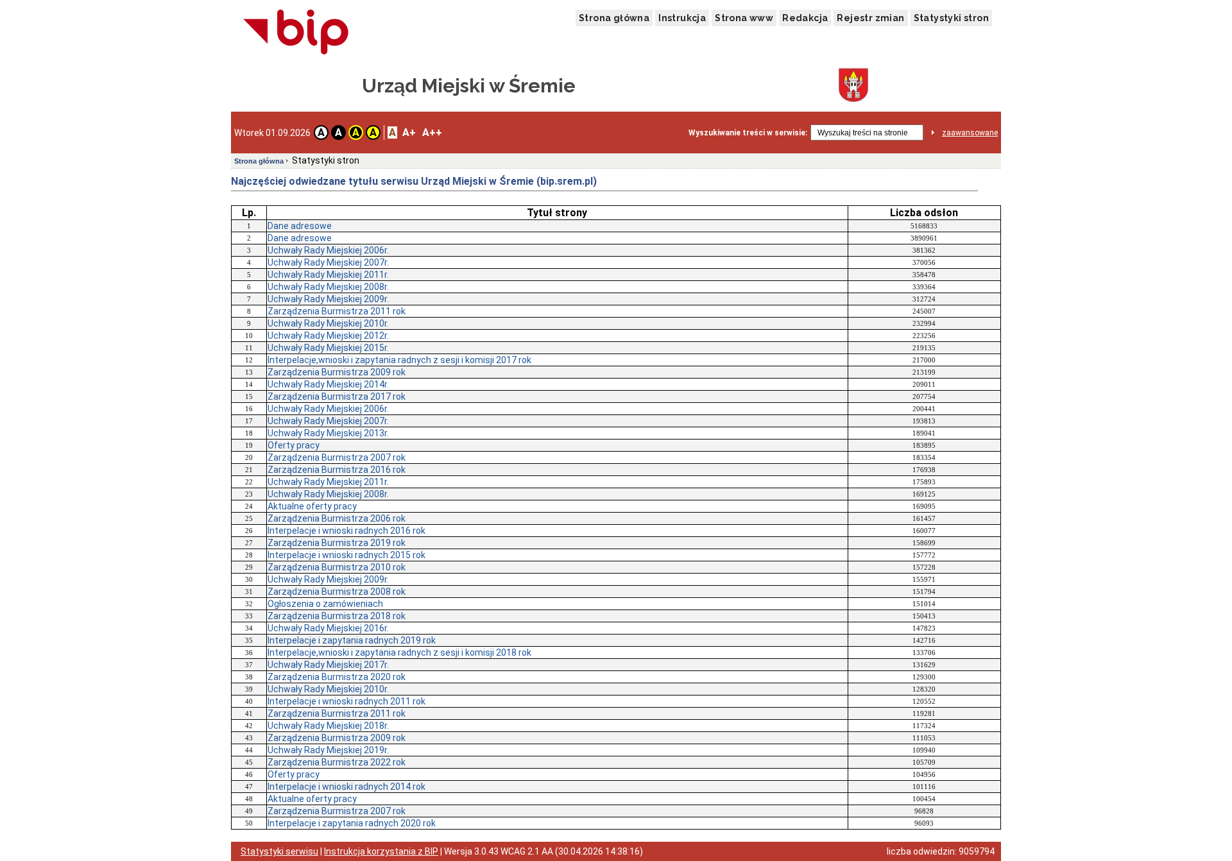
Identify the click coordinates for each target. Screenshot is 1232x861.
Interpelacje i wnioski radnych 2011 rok (346, 701)
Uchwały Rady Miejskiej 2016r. (328, 628)
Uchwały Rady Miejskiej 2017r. (328, 665)
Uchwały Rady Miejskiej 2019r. (328, 750)
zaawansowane (970, 132)
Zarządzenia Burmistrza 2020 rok (337, 677)
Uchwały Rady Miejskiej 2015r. (328, 348)
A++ (432, 132)
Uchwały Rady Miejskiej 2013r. (328, 433)
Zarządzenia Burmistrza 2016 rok (337, 470)
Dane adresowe (300, 226)
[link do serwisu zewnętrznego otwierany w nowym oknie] (296, 32)
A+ (409, 132)
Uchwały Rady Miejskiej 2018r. (328, 725)
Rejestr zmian (870, 18)
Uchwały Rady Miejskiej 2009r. (328, 299)
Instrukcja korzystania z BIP (381, 851)
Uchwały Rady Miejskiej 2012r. (328, 335)
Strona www (744, 18)
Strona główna (614, 18)
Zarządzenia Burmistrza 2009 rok (337, 372)
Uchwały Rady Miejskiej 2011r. (328, 274)
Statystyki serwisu (279, 851)
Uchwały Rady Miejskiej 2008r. (328, 287)
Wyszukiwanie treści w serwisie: (748, 132)
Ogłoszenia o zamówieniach (325, 604)
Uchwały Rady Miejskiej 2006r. (328, 250)
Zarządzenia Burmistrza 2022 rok (337, 762)
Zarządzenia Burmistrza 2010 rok (337, 567)
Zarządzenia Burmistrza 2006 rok (337, 518)
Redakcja (805, 18)
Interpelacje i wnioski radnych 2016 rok (346, 530)
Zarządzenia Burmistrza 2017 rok (337, 396)
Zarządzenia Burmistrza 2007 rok (337, 457)
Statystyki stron (951, 18)
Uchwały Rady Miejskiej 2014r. (328, 384)
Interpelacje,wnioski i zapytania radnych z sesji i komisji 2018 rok (399, 652)
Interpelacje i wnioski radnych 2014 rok (346, 786)
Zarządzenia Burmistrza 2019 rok (337, 543)
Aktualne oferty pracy (312, 506)
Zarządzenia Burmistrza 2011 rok (337, 311)
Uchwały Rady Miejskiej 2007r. (328, 262)
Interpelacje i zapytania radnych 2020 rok (352, 823)
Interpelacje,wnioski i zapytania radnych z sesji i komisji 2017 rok (399, 360)
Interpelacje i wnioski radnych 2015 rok (346, 555)
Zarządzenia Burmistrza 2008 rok (337, 591)
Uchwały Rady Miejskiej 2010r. (328, 323)
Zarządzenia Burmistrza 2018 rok (337, 616)
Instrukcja (682, 18)
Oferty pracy (294, 445)
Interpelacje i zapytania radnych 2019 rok (352, 640)
